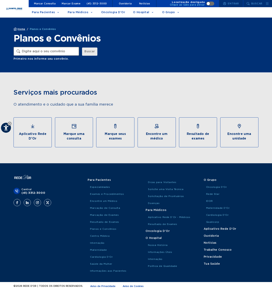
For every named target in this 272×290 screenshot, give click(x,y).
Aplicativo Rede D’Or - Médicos (169, 217)
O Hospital (141, 12)
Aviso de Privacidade (102, 286)
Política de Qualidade (162, 266)
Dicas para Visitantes (162, 182)
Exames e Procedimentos (107, 194)
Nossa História (157, 245)
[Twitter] (47, 202)
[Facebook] (17, 202)
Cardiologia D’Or (101, 257)
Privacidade (213, 256)
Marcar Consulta (45, 3)
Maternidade (98, 250)
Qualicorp (212, 222)
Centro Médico (100, 236)
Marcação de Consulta (105, 208)
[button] (10, 123)
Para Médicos (78, 12)
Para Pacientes (43, 12)
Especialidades (100, 187)
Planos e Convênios (103, 229)
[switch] (192, 3)
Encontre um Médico (103, 201)
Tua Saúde (212, 263)
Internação (97, 243)
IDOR (209, 201)
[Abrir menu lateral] (267, 3)
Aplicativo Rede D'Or (220, 229)
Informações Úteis (160, 252)
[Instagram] (37, 202)
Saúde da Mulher (101, 264)
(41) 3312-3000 (97, 3)
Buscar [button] (89, 51)
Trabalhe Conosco (218, 249)
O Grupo (168, 12)
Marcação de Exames (104, 215)
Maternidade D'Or (218, 208)
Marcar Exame (71, 3)
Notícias (144, 3)
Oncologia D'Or (113, 12)
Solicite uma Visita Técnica (165, 189)
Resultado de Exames (104, 222)
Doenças (153, 203)
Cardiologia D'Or (217, 215)
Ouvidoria (125, 3)
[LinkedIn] (27, 202)
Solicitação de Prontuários (166, 196)
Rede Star (213, 194)
